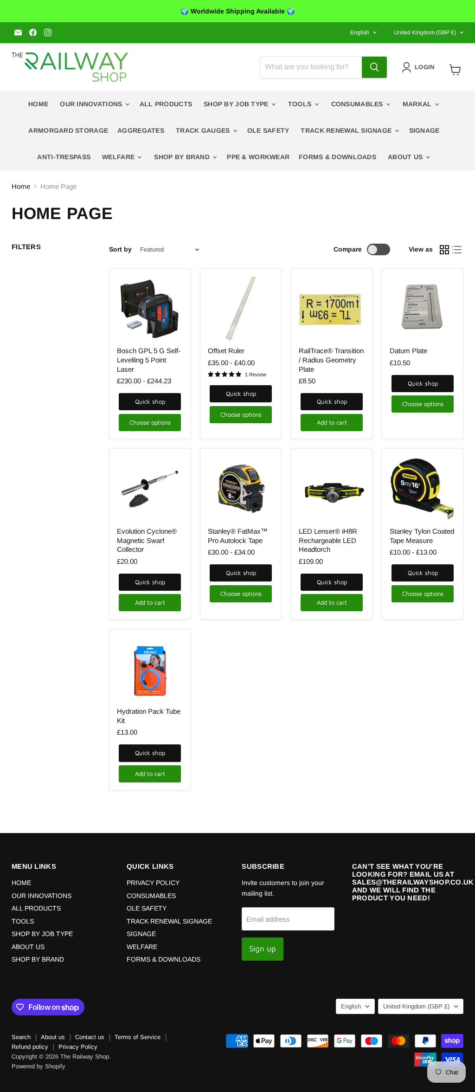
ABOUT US (406, 157)
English (359, 32)
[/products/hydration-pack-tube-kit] (150, 670)
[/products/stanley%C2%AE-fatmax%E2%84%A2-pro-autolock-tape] (241, 489)
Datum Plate (408, 351)
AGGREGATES (140, 130)
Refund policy (30, 1046)
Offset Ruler (226, 351)
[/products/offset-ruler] (241, 309)
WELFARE (119, 157)
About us (53, 1037)
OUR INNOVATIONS (92, 104)
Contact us (89, 1037)
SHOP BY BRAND (183, 157)
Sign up (262, 948)
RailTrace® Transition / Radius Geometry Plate (331, 360)
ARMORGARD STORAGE (68, 130)
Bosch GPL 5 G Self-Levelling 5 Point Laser (148, 360)
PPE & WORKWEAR (258, 157)
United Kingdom (425, 32)
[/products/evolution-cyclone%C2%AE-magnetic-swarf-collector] (150, 489)
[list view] (457, 249)
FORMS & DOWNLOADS (337, 157)
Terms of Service (137, 1037)
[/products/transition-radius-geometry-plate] (332, 309)
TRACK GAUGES (204, 130)
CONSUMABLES (358, 104)
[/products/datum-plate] (423, 309)
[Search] (374, 67)
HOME (38, 104)
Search (21, 1037)
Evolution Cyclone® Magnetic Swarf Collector (147, 540)
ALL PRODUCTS (166, 104)
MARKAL (418, 104)
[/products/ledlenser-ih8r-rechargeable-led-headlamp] (332, 489)
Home (21, 186)
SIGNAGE (424, 130)
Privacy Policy (77, 1046)
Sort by (120, 249)
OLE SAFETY (268, 130)
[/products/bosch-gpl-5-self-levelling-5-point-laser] (150, 309)
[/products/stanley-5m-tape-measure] (423, 489)
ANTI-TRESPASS (63, 157)
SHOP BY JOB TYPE (237, 104)
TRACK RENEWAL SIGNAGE (347, 130)
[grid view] (444, 249)
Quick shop (150, 401)
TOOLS (301, 104)
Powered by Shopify (38, 1066)
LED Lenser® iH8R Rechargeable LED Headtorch (328, 540)
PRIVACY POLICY (153, 882)
